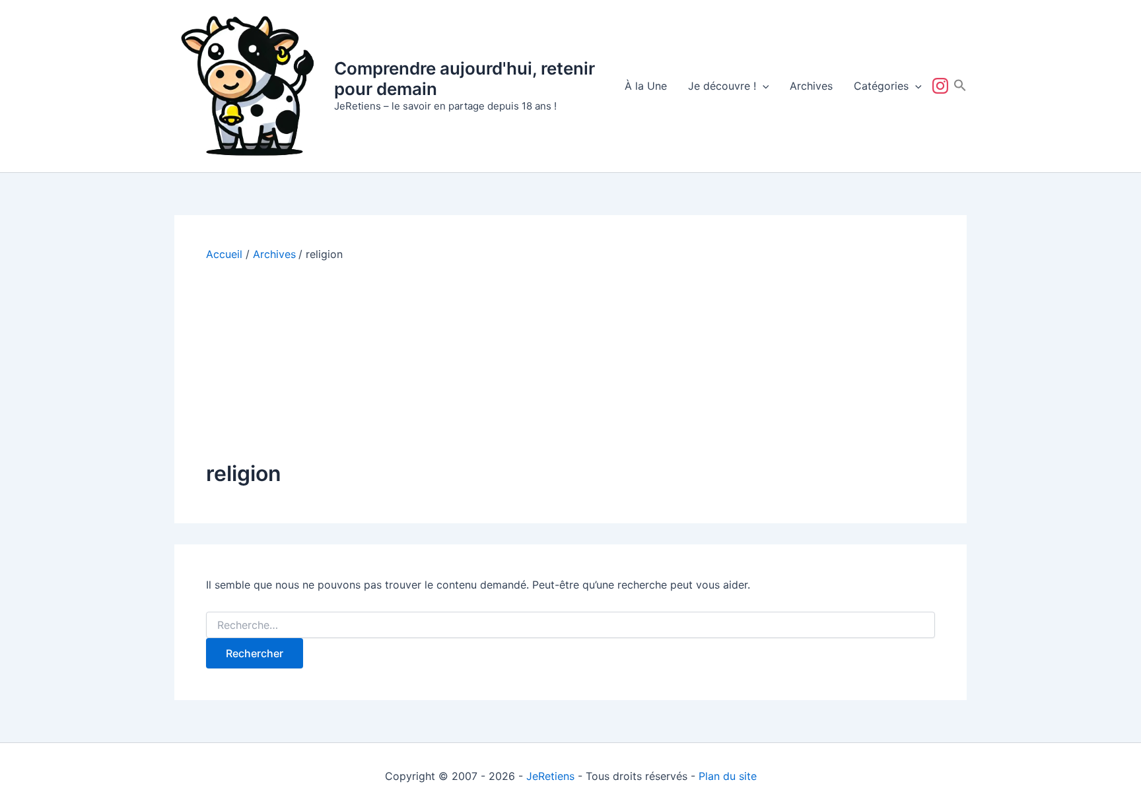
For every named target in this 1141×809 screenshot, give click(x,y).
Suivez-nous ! (942, 85)
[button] (762, 85)
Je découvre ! (722, 85)
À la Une (646, 85)
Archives (811, 85)
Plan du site (728, 776)
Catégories (881, 85)
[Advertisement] (570, 360)
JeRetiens (550, 776)
